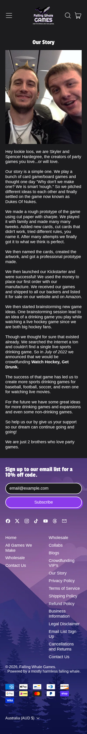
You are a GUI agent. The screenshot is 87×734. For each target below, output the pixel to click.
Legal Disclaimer (64, 624)
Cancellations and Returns (61, 646)
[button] (67, 15)
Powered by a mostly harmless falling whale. (44, 671)
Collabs (56, 545)
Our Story (58, 573)
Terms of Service (64, 588)
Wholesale (15, 557)
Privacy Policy (62, 580)
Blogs (54, 553)
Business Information (59, 614)
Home (10, 537)
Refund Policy (61, 603)
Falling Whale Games (37, 667)
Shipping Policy (63, 596)
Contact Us (15, 565)
